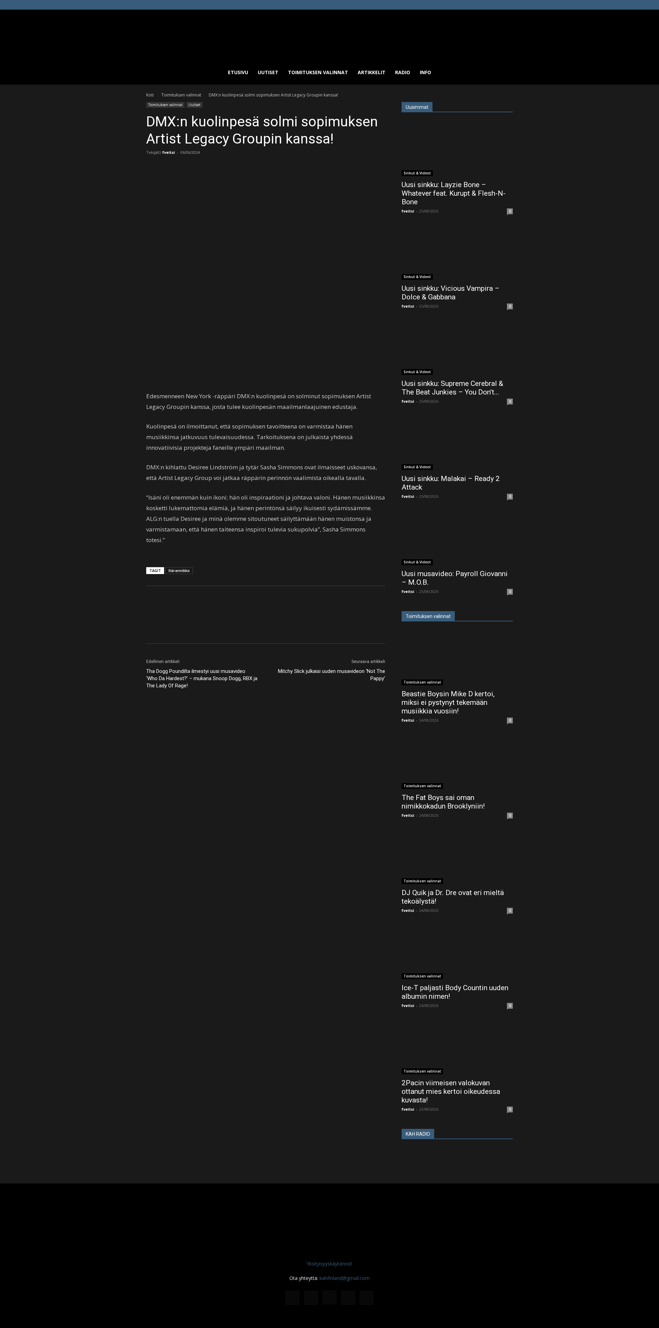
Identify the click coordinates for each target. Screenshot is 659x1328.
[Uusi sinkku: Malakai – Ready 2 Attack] (457, 442)
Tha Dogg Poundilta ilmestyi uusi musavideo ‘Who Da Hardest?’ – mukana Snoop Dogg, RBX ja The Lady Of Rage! (201, 678)
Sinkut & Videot (417, 173)
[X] (496, 5)
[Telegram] (222, 180)
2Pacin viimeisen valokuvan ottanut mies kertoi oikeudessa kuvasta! (451, 1091)
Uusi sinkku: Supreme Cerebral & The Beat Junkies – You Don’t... (452, 387)
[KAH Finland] (329, 35)
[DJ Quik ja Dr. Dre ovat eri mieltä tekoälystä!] (457, 856)
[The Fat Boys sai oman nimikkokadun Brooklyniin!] (457, 761)
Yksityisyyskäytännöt (329, 1263)
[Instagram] (485, 5)
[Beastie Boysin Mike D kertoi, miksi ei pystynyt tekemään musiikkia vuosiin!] (457, 657)
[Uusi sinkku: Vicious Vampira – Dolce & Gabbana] (457, 252)
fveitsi (168, 152)
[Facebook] (474, 5)
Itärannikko (179, 570)
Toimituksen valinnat (318, 72)
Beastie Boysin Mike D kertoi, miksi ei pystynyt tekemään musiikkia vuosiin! (448, 702)
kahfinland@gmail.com (345, 1278)
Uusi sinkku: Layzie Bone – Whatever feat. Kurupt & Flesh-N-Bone (454, 193)
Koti (150, 95)
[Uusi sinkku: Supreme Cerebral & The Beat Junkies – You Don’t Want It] (457, 347)
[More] (254, 180)
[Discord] (462, 5)
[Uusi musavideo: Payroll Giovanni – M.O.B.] (457, 537)
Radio (402, 72)
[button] (504, 73)
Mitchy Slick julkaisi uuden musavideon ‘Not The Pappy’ (331, 675)
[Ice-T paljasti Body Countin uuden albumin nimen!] (457, 951)
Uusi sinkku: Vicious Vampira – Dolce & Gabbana (450, 292)
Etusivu (238, 72)
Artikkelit (371, 72)
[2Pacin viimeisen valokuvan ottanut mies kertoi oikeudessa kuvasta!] (457, 1046)
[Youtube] (507, 5)
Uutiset (268, 72)
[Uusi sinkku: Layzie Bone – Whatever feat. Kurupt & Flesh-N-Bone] (457, 148)
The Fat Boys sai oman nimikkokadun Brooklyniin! (443, 801)
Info (425, 72)
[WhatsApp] (238, 180)
